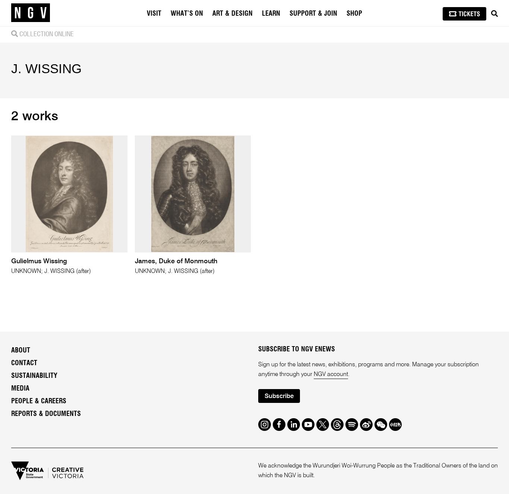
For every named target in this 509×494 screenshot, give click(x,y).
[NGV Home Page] (30, 13)
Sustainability (34, 376)
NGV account (331, 375)
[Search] (494, 13)
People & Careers (38, 401)
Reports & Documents (46, 414)
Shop (354, 13)
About (20, 350)
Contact (24, 363)
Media (20, 388)
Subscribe (279, 396)
